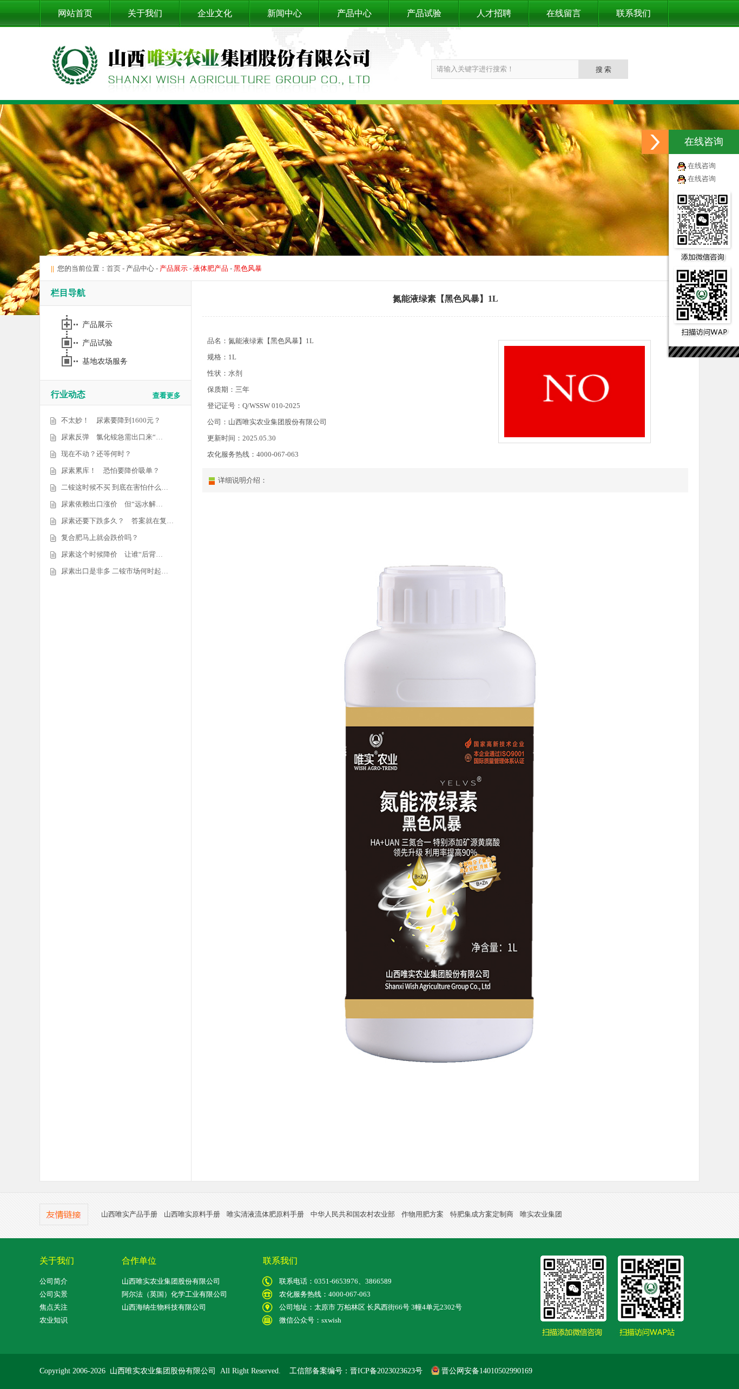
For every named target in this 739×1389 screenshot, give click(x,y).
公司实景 (53, 1294)
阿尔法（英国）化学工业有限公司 (174, 1294)
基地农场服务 (106, 361)
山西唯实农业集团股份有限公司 (171, 1281)
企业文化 (214, 13)
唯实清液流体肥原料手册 (265, 1214)
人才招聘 (494, 13)
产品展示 (98, 324)
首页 (114, 268)
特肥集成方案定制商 (481, 1214)
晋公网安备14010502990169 (485, 1371)
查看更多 (167, 395)
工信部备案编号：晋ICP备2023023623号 (356, 1371)
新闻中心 (284, 13)
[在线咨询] (655, 142)
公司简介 (53, 1281)
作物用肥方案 (422, 1214)
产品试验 (424, 13)
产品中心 (354, 13)
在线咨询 (702, 166)
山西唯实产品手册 (129, 1214)
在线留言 (563, 13)
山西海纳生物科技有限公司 (164, 1307)
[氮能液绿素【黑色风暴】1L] (574, 441)
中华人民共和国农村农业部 (353, 1214)
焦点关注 (53, 1307)
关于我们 (145, 13)
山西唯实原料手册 (192, 1214)
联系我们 (633, 13)
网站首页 (75, 13)
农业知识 (53, 1320)
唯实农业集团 (541, 1214)
